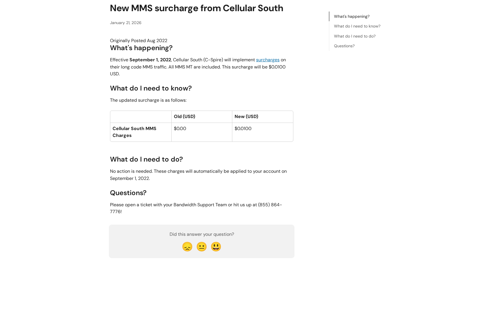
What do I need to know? (357, 26)
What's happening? (352, 16)
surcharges (268, 60)
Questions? (344, 45)
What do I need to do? (355, 36)
